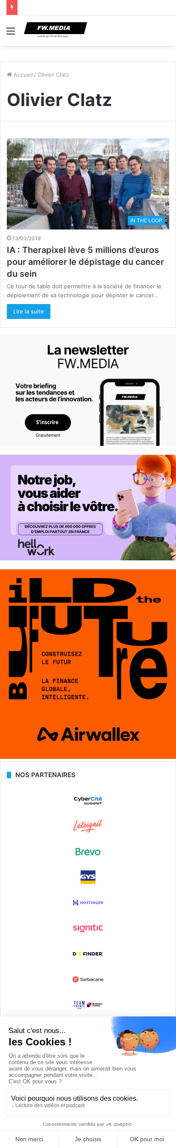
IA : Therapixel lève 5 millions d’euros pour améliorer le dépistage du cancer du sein (85, 262)
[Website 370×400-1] (88, 756)
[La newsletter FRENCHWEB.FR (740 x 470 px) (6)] (88, 443)
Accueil (22, 74)
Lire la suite (28, 311)
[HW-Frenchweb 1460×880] (88, 558)
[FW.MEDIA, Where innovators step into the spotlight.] (55, 30)
